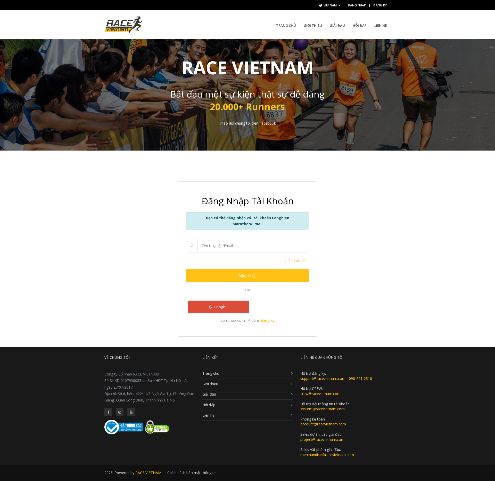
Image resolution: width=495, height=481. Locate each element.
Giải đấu (337, 25)
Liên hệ (380, 25)
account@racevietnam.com (323, 424)
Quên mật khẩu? (296, 260)
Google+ (220, 306)
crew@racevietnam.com (320, 393)
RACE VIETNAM (148, 472)
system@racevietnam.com (322, 408)
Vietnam (330, 5)
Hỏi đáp (360, 25)
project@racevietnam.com (322, 439)
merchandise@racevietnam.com (327, 454)
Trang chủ (286, 25)
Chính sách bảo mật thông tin (192, 472)
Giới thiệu (313, 25)
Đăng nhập (357, 5)
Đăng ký (380, 5)
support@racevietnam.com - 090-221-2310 (336, 378)
